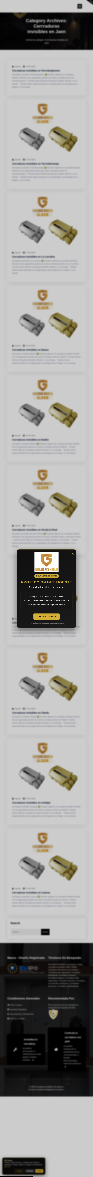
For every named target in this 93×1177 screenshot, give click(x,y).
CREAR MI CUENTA (46, 617)
